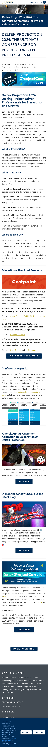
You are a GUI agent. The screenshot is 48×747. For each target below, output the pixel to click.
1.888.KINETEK (36, 2)
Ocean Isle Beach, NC (11, 706)
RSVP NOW (24, 481)
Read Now (24, 550)
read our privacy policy (9, 739)
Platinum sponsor (10, 596)
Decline (39, 732)
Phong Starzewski (17, 335)
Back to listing (23, 649)
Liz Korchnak (30, 350)
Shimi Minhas (15, 350)
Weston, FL (19, 702)
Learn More (24, 630)
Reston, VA (7, 702)
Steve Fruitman (16, 316)
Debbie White (29, 316)
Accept (26, 732)
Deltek (39, 602)
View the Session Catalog (24, 356)
